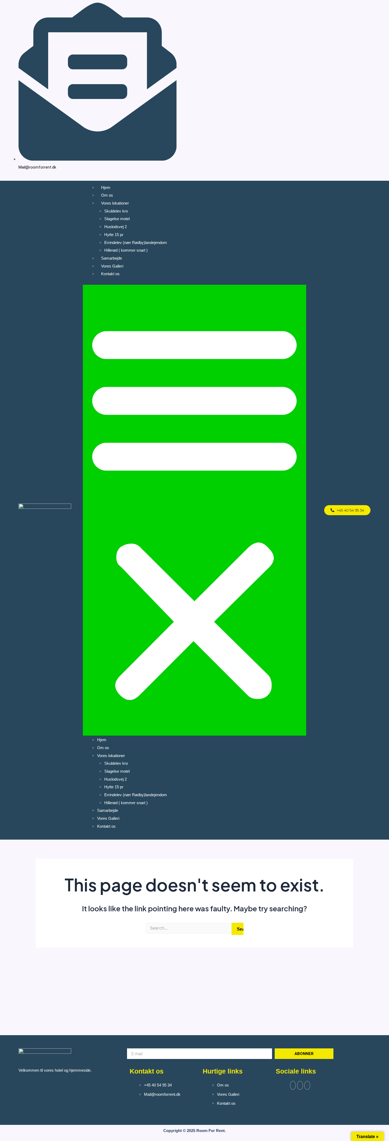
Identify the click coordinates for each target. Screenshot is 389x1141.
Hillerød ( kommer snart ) (126, 250)
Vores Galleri (112, 266)
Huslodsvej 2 (115, 226)
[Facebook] (351, 86)
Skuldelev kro (116, 211)
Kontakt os (110, 273)
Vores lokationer (115, 203)
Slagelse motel (117, 218)
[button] (194, 510)
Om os (107, 195)
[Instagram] (357, 86)
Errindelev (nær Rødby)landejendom (135, 242)
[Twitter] (300, 1085)
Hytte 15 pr (113, 234)
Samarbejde (111, 258)
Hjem (105, 187)
